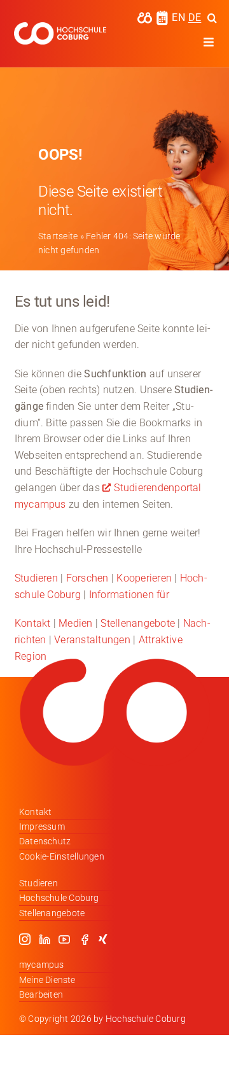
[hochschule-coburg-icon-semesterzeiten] (162, 15)
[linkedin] (44, 939)
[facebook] (84, 939)
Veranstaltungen (92, 640)
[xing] (103, 939)
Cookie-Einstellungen (61, 856)
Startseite (58, 236)
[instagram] (25, 939)
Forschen (87, 578)
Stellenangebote (138, 623)
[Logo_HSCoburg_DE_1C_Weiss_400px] (60, 27)
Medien (75, 623)
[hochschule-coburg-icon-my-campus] (145, 16)
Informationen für (129, 595)
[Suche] (212, 18)
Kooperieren (144, 578)
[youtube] (64, 939)
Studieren (36, 578)
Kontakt (33, 623)
